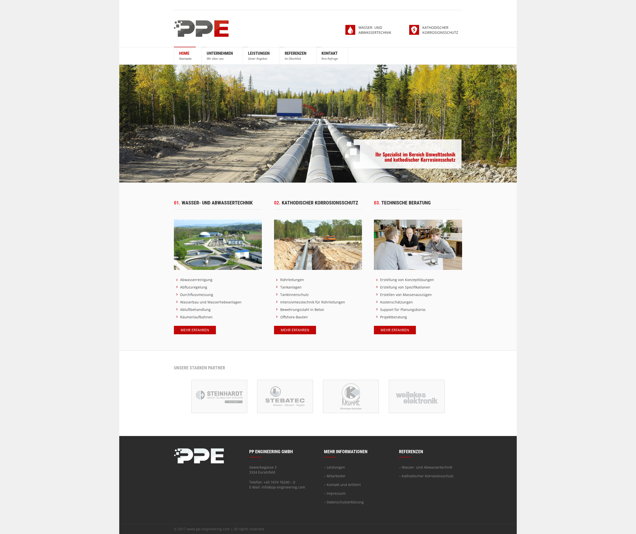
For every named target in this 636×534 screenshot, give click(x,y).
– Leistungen (334, 467)
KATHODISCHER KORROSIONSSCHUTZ (440, 30)
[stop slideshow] (326, 177)
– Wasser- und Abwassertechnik (425, 467)
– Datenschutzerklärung (344, 502)
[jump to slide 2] (320, 177)
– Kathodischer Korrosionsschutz (426, 476)
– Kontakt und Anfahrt (342, 484)
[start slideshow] (310, 177)
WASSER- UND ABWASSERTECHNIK (374, 30)
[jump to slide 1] (315, 177)
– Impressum (335, 493)
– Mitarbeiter (335, 476)
